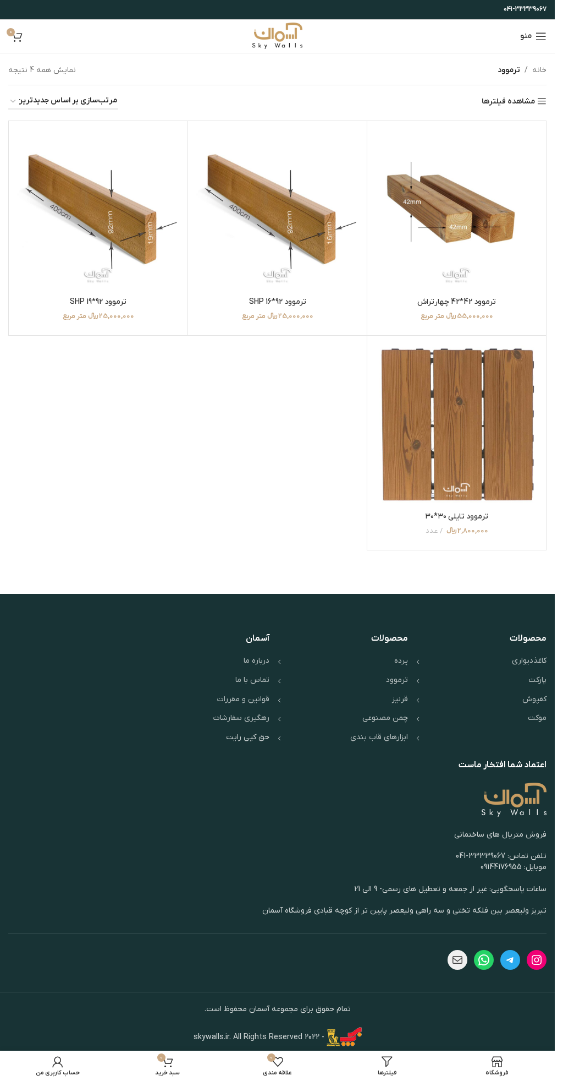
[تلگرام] (510, 960)
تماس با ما (252, 680)
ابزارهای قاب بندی (379, 737)
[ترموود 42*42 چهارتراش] (457, 210)
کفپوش (534, 699)
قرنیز (400, 699)
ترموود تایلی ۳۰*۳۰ (456, 516)
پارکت (537, 680)
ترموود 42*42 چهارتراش (456, 302)
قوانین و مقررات (243, 699)
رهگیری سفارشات (241, 718)
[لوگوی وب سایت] (277, 36)
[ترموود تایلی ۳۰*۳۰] (457, 425)
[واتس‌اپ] (484, 960)
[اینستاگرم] (537, 960)
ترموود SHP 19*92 (98, 302)
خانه (539, 70)
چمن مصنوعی (385, 718)
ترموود (397, 680)
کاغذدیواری (529, 661)
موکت (537, 718)
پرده (401, 661)
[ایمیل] (457, 960)
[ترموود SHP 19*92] (98, 210)
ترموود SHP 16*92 (277, 302)
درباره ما (256, 661)
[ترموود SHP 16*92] (277, 210)
